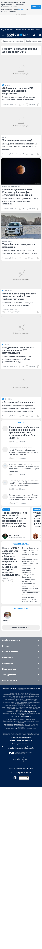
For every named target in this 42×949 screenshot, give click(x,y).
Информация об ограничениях (21, 737)
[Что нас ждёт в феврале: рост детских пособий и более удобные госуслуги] (21, 275)
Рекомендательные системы (21, 744)
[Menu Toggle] (2, 35)
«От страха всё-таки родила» (18, 402)
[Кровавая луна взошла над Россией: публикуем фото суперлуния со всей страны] (21, 171)
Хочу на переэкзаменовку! (17, 140)
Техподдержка (9, 675)
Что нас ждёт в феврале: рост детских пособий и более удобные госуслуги (19, 296)
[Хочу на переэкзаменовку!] (21, 122)
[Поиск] (28, 35)
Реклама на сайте (10, 652)
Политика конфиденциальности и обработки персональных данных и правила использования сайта (21, 747)
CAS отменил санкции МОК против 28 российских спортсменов (17, 91)
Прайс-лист (7, 657)
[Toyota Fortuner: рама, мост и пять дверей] (21, 226)
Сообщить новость (11, 640)
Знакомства (21, 30)
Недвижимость (7, 30)
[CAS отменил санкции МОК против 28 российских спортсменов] (21, 70)
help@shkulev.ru (26, 716)
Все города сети (9, 680)
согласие (21, 9)
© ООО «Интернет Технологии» (21, 773)
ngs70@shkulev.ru (30, 712)
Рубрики (6, 646)
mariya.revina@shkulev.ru (14, 729)
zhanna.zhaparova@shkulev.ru (13, 724)
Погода (31, 30)
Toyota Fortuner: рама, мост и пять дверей (18, 245)
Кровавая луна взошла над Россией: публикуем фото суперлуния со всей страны (17, 192)
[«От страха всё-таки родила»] (21, 384)
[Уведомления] (34, 35)
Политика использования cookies (21, 741)
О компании (7, 663)
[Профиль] (39, 35)
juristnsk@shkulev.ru (24, 715)
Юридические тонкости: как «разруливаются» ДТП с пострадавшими (18, 350)
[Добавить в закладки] (38, 104)
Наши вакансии (9, 669)
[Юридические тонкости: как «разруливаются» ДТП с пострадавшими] (21, 329)
